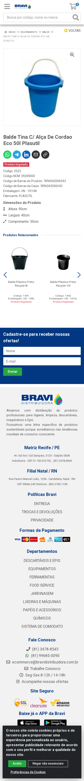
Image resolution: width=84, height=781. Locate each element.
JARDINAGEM (42, 593)
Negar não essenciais (48, 763)
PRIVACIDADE (42, 520)
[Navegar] (5, 275)
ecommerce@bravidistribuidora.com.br (44, 662)
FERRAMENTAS (42, 577)
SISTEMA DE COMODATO (42, 626)
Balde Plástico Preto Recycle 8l (21, 283)
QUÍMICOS (42, 618)
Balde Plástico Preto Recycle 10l (63, 283)
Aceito (17, 763)
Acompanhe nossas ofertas (44, 681)
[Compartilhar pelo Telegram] (17, 154)
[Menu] (7, 6)
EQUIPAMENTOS (42, 569)
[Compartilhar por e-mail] (36, 154)
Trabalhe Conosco (44, 668)
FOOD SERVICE (42, 585)
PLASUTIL (26, 196)
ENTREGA (42, 504)
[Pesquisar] (75, 17)
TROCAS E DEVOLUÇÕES (42, 512)
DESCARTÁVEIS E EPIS (42, 560)
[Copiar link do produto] (45, 154)
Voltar (74, 31)
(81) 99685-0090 (44, 656)
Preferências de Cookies (28, 772)
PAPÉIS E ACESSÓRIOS (42, 610)
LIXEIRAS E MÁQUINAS (42, 602)
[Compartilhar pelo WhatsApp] (7, 154)
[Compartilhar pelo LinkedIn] (26, 154)
